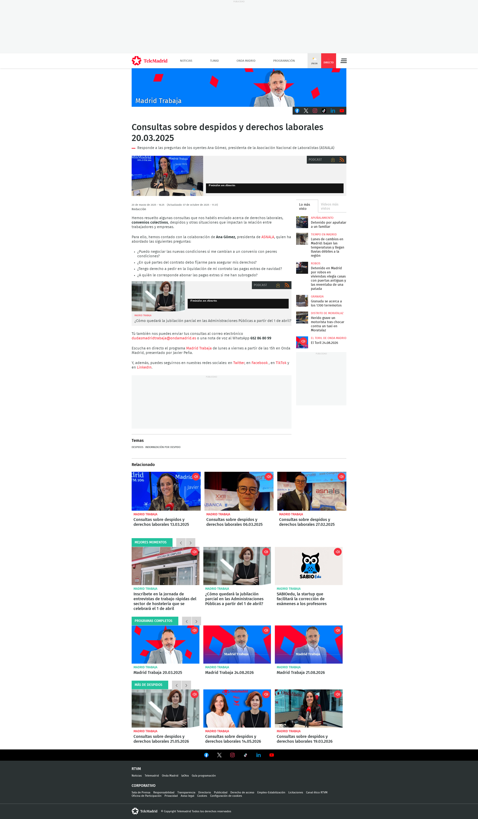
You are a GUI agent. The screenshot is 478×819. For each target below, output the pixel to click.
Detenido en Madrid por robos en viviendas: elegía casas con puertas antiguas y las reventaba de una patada (302, 268)
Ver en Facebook (206, 756)
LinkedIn (332, 111)
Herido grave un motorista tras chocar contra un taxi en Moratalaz (302, 317)
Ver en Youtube (271, 755)
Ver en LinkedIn (258, 755)
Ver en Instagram (232, 755)
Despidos (137, 447)
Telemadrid (152, 775)
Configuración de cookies (226, 796)
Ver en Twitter (219, 756)
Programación (284, 60)
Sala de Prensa (141, 792)
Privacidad (171, 796)
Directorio (204, 792)
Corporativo (144, 786)
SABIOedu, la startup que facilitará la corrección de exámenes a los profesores (309, 566)
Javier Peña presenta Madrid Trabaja (239, 87)
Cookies (202, 796)
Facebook (297, 110)
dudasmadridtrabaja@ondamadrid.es (164, 338)
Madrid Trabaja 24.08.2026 (237, 644)
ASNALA (267, 237)
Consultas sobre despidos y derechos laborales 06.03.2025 (239, 491)
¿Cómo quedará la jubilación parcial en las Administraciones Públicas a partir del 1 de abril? (212, 321)
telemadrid (144, 811)
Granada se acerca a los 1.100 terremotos (302, 301)
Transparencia (186, 792)
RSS (341, 160)
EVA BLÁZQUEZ (158, 296)
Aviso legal (187, 796)
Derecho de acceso (242, 792)
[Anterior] (181, 542)
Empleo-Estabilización (271, 792)
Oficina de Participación (147, 796)
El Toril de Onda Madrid (328, 338)
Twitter (306, 110)
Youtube (341, 111)
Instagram (315, 111)
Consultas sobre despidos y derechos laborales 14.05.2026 (237, 708)
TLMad (214, 60)
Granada (317, 296)
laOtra (185, 775)
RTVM (136, 769)
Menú (343, 60)
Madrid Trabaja (199, 348)
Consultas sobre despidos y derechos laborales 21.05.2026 (165, 708)
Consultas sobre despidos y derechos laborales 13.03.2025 (167, 176)
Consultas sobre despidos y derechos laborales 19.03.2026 (309, 708)
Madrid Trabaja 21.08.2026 (309, 644)
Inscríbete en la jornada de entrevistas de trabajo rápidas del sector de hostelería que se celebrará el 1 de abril (165, 566)
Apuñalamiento (322, 217)
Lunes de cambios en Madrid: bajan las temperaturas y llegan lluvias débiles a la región (302, 239)
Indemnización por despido (163, 447)
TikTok (323, 110)
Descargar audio (332, 160)
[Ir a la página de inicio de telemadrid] (149, 60)
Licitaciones (295, 792)
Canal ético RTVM (317, 792)
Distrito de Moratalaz (327, 313)
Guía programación (204, 775)
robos (315, 263)
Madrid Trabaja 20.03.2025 (165, 644)
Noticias (186, 60)
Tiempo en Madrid (324, 234)
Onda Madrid (246, 60)
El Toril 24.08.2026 (302, 342)
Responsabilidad (163, 792)
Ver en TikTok (245, 756)
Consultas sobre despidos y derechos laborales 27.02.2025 (311, 491)
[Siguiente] (190, 542)
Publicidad (220, 792)
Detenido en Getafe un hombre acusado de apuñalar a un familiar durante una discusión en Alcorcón (302, 222)
